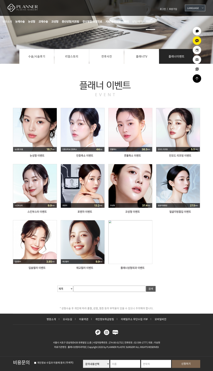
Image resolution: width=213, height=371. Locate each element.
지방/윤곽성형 (113, 21)
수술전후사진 (197, 59)
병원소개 (7, 21)
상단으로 (197, 78)
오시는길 (67, 319)
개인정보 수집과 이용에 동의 (51, 362)
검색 (150, 288)
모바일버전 (160, 319)
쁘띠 (126, 21)
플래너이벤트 (176, 56)
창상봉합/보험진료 (92, 21)
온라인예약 (197, 50)
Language (193, 7)
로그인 (163, 8)
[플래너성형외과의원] (24, 7)
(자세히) (69, 362)
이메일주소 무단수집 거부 (134, 319)
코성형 (54, 21)
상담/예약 (137, 21)
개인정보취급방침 (104, 319)
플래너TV (141, 56)
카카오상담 (197, 40)
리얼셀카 (197, 69)
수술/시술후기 (36, 56)
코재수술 (43, 21)
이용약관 (83, 319)
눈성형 (31, 21)
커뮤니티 (150, 21)
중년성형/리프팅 (70, 21)
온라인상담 (197, 31)
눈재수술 (20, 21)
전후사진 (106, 56)
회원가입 (173, 8)
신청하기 (186, 363)
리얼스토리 (71, 56)
